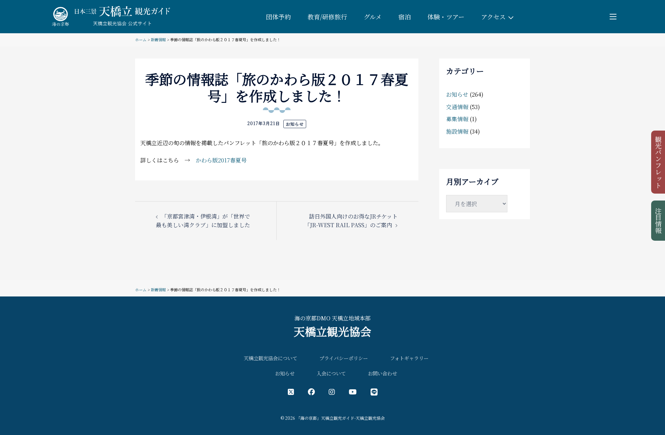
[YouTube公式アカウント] (353, 392)
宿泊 (404, 16)
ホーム (141, 39)
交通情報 (457, 107)
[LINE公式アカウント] (374, 392)
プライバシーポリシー (343, 358)
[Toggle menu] (613, 16)
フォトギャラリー (409, 358)
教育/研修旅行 (327, 16)
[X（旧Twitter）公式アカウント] (291, 392)
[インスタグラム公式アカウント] (332, 392)
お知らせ (295, 124)
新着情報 (158, 39)
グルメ (373, 16)
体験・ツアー (445, 16)
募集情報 (457, 119)
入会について (331, 373)
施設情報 (457, 131)
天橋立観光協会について (270, 358)
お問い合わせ (382, 373)
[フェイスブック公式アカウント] (311, 392)
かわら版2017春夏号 (221, 160)
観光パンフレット (658, 162)
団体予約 (278, 16)
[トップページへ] (109, 16)
